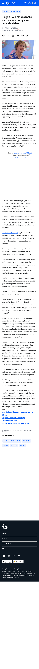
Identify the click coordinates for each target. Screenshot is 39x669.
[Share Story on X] (8, 35)
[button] (3, 3)
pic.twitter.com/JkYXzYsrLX (23, 153)
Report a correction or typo (13, 417)
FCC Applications (6, 575)
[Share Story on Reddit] (13, 35)
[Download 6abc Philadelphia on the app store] (7, 561)
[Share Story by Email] (22, 35)
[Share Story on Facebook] (3, 35)
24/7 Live (15, 3)
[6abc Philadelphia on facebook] (4, 556)
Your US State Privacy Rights (25, 571)
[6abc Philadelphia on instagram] (14, 556)
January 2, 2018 (20, 157)
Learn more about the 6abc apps (15, 423)
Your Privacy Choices (17, 569)
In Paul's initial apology (11, 232)
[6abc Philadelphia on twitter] (9, 556)
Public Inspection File (29, 573)
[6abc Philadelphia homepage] (8, 3)
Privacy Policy (5, 569)
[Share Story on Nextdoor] (18, 35)
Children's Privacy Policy (8, 571)
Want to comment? (10, 420)
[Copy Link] (27, 35)
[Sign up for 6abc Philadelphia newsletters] (19, 556)
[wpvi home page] (4, 526)
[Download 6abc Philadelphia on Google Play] (18, 561)
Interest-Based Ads (16, 573)
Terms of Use (5, 573)
